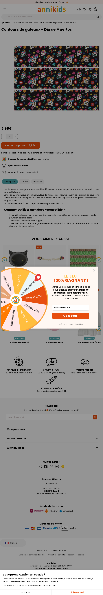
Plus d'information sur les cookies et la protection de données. (30, 585)
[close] (94, 270)
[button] (70, 316)
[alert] (51, 297)
